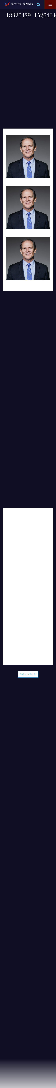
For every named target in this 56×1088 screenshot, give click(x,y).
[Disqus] (28, 546)
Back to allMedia (28, 674)
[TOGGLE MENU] (50, 4)
